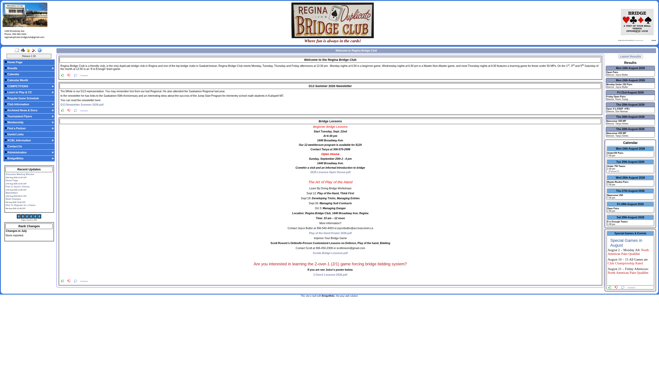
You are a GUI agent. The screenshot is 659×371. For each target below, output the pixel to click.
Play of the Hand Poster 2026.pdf (330, 233)
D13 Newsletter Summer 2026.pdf (81, 104)
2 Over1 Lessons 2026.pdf (330, 274)
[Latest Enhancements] (29, 50)
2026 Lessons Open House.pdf (330, 172)
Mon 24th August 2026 (630, 68)
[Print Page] (23, 50)
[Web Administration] (35, 50)
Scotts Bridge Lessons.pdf (330, 253)
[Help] (40, 50)
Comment (84, 75)
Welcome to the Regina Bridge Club (330, 59)
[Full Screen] (18, 50)
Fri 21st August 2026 (630, 92)
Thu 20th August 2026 (630, 104)
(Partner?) (613, 171)
